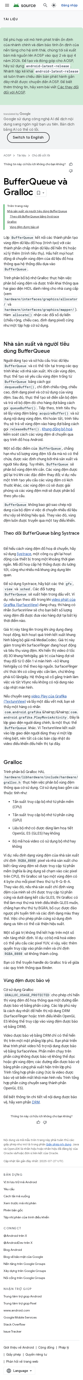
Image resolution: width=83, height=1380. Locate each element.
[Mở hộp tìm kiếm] (45, 5)
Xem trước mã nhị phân (20, 1203)
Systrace (24, 554)
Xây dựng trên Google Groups (25, 1271)
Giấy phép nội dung (58, 1144)
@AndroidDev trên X (18, 1243)
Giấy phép (13, 1354)
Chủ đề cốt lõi (41, 155)
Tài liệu (11, 19)
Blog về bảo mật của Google (23, 1257)
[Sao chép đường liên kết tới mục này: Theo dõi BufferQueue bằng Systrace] (8, 539)
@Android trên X (15, 1236)
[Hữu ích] (71, 164)
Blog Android (13, 1250)
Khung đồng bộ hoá (57, 429)
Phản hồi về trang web (22, 1361)
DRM (36, 1102)
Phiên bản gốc (13, 1210)
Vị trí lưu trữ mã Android (20, 1182)
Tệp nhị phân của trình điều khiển (26, 1217)
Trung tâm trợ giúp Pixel (20, 1303)
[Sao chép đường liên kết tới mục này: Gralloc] (26, 762)
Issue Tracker (12, 1331)
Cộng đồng (46, 1347)
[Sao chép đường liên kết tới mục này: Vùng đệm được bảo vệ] (54, 980)
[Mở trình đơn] (7, 5)
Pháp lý (64, 1347)
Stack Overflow (14, 1324)
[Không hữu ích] (71, 171)
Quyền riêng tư (36, 1354)
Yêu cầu (9, 1189)
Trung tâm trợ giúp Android (23, 1296)
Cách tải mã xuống (17, 1196)
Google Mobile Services (20, 1317)
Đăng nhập (69, 5)
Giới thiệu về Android (19, 1347)
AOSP (7, 155)
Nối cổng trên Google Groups (24, 1278)
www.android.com (17, 1310)
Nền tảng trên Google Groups (24, 1264)
